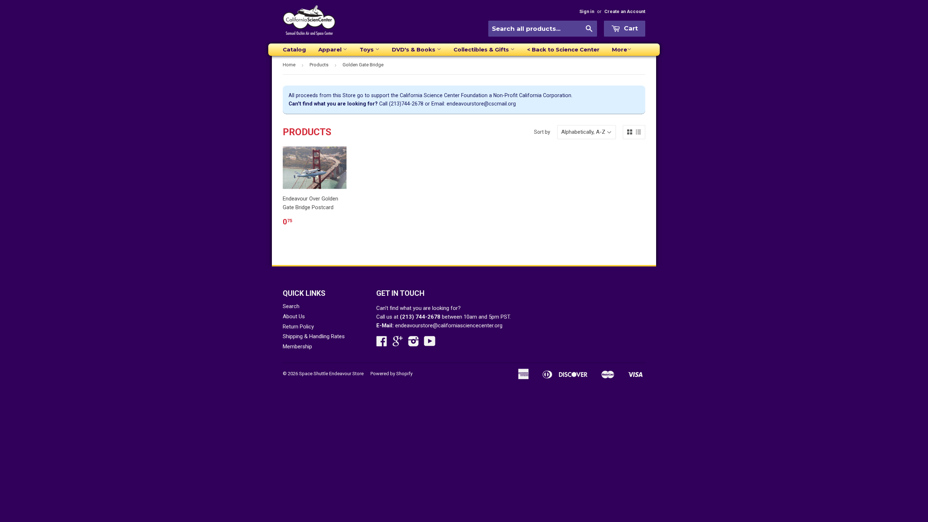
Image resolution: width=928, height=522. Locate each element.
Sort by (542, 132)
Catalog (294, 49)
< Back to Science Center (563, 49)
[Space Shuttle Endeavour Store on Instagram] (413, 343)
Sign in (586, 11)
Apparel (330, 49)
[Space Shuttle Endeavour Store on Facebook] (381, 343)
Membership (297, 346)
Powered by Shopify (391, 373)
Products (319, 64)
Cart (630, 28)
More (619, 49)
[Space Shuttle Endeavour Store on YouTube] (429, 343)
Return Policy (298, 326)
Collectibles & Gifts (481, 49)
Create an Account (624, 11)
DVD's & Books (414, 49)
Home (289, 64)
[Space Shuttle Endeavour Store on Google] (397, 343)
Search (291, 306)
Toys (367, 49)
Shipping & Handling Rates (314, 336)
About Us (294, 316)
